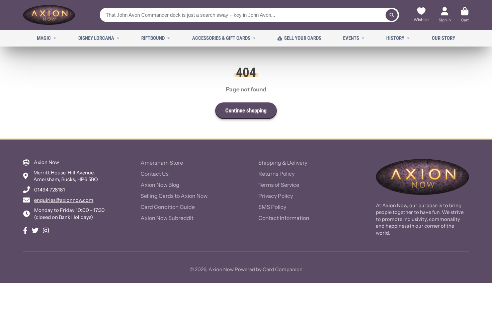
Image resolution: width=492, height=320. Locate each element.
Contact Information (283, 218)
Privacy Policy (275, 195)
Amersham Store (162, 162)
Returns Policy (276, 173)
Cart (465, 15)
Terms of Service (278, 184)
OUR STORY (443, 38)
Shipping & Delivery (282, 162)
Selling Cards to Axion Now (174, 195)
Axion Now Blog (160, 184)
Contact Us (155, 173)
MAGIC (44, 38)
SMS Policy (272, 207)
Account (445, 15)
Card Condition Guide (168, 207)
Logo (49, 15)
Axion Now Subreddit (167, 218)
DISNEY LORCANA (96, 38)
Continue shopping (246, 110)
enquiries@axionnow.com (63, 200)
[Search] (391, 15)
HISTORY (395, 38)
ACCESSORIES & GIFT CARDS (221, 38)
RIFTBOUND (153, 38)
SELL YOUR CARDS (302, 38)
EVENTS (351, 38)
